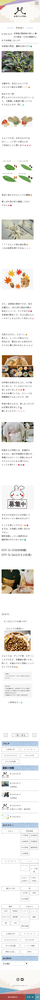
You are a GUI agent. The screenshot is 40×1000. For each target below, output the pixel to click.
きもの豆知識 (10, 761)
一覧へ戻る (20, 735)
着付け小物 (10, 888)
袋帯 (34, 893)
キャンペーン (25, 918)
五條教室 (25, 841)
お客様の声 (10, 749)
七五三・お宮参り (25, 879)
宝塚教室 (34, 835)
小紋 (15, 923)
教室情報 (29, 831)
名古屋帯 (25, 899)
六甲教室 (25, 835)
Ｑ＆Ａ (10, 831)
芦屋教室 (34, 841)
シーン (29, 861)
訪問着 (15, 917)
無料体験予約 (12, 997)
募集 (34, 917)
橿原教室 (34, 847)
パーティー (25, 867)
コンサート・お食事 (34, 868)
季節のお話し (10, 951)
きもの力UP (29, 755)
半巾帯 (25, 893)
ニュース (34, 911)
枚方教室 (25, 847)
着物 (10, 906)
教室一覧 (30, 997)
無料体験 (25, 926)
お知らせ (29, 906)
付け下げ (5, 917)
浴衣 (6, 911)
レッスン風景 (29, 945)
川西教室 (25, 853)
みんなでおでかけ (10, 755)
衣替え (29, 951)
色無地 (15, 911)
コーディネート (30, 749)
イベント (25, 911)
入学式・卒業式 (34, 879)
